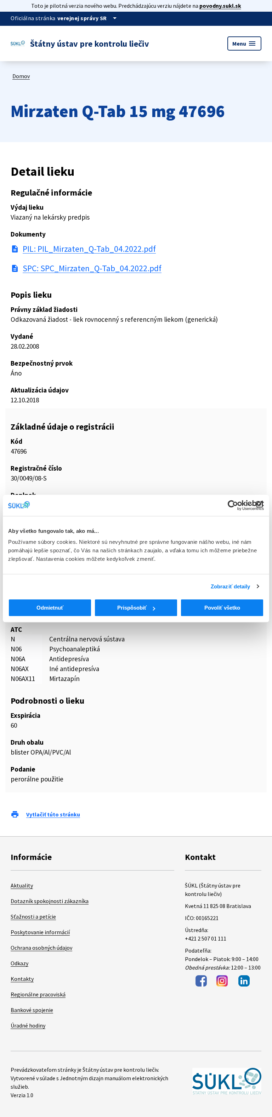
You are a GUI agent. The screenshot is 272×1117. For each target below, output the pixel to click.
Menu (244, 43)
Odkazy (19, 963)
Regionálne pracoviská (38, 994)
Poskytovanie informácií (40, 932)
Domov (21, 76)
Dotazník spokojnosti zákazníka (50, 900)
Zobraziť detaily (230, 586)
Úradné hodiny (28, 1025)
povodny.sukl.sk (220, 5)
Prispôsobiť (132, 608)
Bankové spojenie (32, 1009)
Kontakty (22, 978)
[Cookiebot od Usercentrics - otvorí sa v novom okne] (233, 505)
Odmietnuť (49, 608)
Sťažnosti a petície (33, 916)
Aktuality (22, 885)
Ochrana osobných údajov (41, 947)
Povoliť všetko (222, 608)
